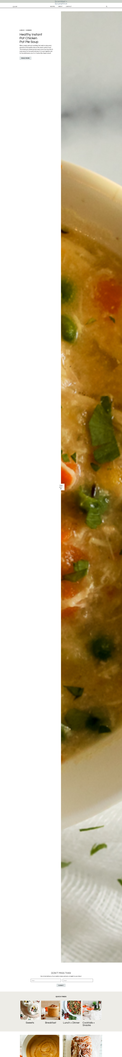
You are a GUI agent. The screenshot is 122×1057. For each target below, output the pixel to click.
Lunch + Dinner (26, 30)
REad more (25, 58)
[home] (61, 3)
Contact (69, 6)
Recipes (52, 6)
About (60, 6)
